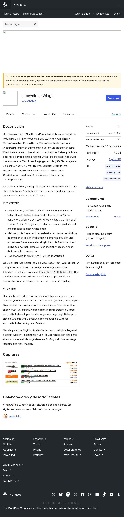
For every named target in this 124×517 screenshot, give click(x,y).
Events (97, 444)
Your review (92, 216)
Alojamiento (9, 449)
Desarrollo (68, 114)
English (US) (115, 159)
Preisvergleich (113, 172)
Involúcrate (100, 438)
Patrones (38, 454)
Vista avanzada (94, 187)
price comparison (112, 179)
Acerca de (8, 438)
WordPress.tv (73, 454)
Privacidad (9, 454)
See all (117, 216)
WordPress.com (13, 464)
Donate (99, 449)
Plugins (37, 449)
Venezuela (15, 494)
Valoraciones (29, 114)
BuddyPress (11, 480)
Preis (117, 166)
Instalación (50, 114)
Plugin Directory (11, 13)
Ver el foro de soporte (98, 245)
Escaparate (39, 438)
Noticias (7, 444)
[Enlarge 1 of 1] (75, 363)
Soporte (116, 114)
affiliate (109, 166)
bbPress (9, 475)
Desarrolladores (72, 449)
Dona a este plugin (96, 274)
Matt (7, 470)
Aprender (68, 438)
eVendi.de (30, 100)
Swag (98, 454)
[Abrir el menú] (119, 4)
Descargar (113, 98)
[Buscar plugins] (35, 24)
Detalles (10, 114)
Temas (37, 444)
